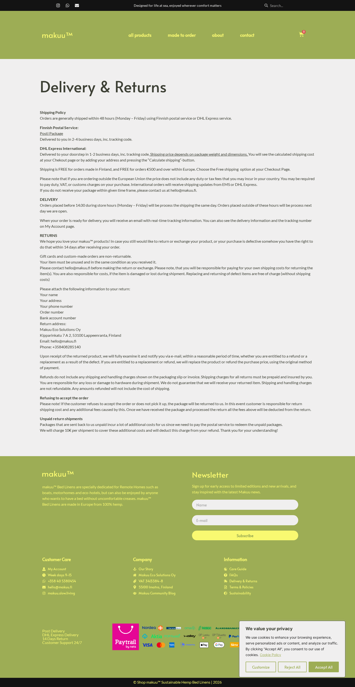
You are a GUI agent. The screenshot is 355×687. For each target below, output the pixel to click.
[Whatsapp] (67, 5)
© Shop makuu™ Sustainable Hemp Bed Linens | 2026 (177, 682)
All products (139, 35)
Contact (247, 35)
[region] (292, 649)
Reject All (292, 667)
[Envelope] (77, 5)
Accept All (324, 667)
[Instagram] (58, 5)
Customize (261, 667)
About (218, 35)
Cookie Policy (270, 655)
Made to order (182, 35)
